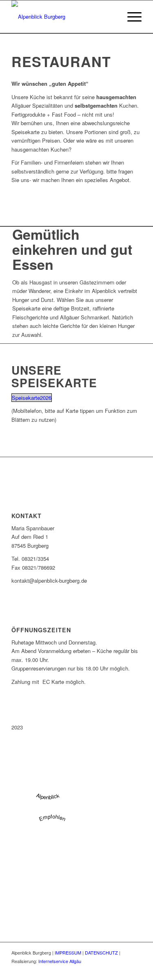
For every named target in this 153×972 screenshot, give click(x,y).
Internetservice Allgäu (59, 961)
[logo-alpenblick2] (63, 16)
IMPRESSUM (68, 952)
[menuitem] (130, 16)
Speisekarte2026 (31, 397)
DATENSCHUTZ (101, 952)
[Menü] (130, 16)
